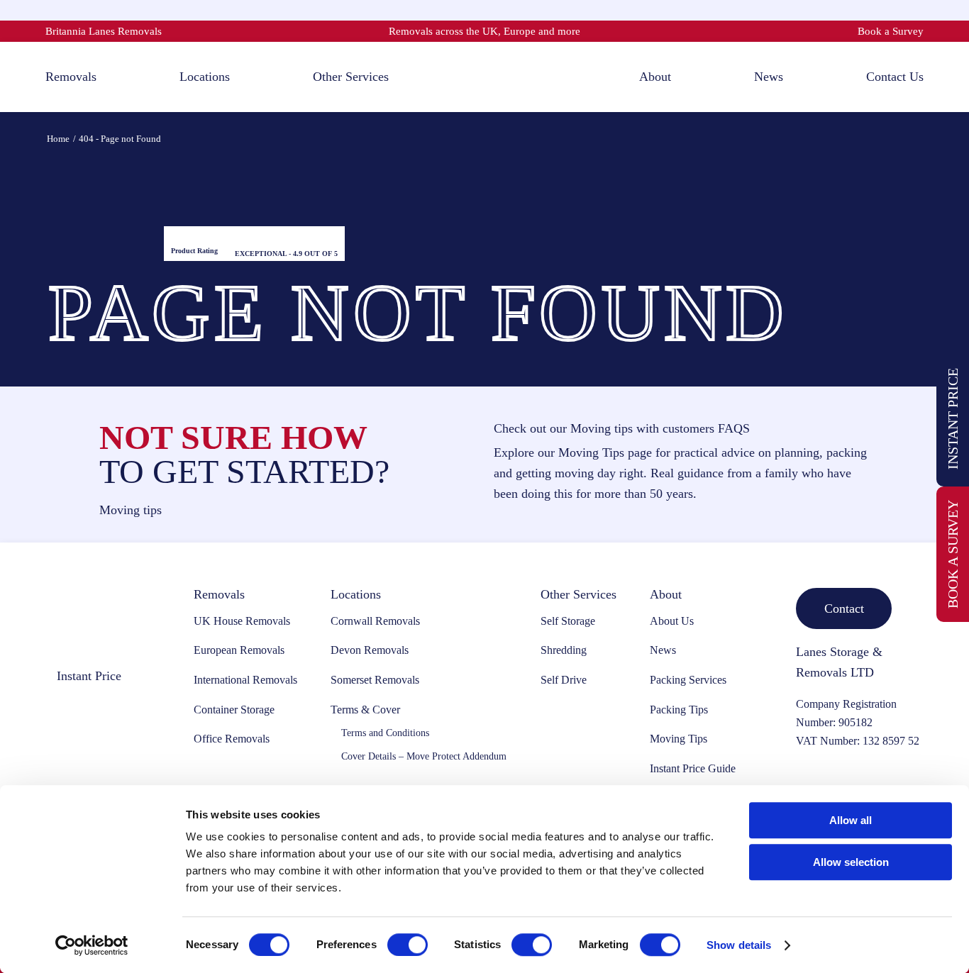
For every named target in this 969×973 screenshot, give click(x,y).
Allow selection (851, 862)
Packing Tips (679, 710)
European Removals (239, 650)
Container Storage (234, 710)
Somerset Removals (375, 680)
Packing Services (688, 680)
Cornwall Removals (375, 621)
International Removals (245, 680)
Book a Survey (891, 31)
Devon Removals (370, 650)
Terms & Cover (365, 710)
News (663, 650)
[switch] (407, 944)
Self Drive (564, 680)
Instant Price (952, 418)
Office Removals (232, 739)
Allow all (850, 820)
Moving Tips (678, 739)
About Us (672, 621)
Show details (739, 945)
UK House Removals (242, 621)
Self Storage (568, 621)
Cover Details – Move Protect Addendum (423, 756)
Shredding (564, 650)
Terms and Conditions (385, 733)
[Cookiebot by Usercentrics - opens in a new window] (92, 945)
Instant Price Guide (693, 768)
